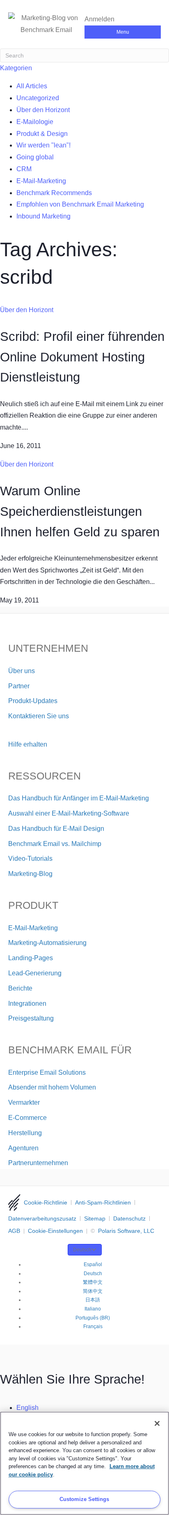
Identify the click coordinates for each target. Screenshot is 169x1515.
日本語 (92, 1300)
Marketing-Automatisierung (47, 942)
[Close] (157, 1423)
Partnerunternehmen (38, 1162)
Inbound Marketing (43, 216)
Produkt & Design (42, 133)
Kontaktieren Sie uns (38, 716)
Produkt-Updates (32, 700)
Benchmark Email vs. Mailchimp (54, 843)
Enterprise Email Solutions (47, 1072)
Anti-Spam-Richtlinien (103, 1202)
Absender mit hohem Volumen (52, 1087)
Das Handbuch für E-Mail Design (56, 828)
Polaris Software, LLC (126, 1231)
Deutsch (82, 1250)
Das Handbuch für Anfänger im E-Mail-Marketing (78, 798)
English (27, 1407)
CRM (24, 169)
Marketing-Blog (30, 873)
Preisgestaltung (31, 1018)
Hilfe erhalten (27, 744)
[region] (84, 1463)
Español (93, 1264)
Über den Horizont (43, 109)
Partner (19, 686)
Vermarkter (24, 1102)
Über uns (21, 670)
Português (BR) (92, 1318)
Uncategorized (37, 97)
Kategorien (16, 67)
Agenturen (23, 1148)
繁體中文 (93, 1282)
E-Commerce (27, 1117)
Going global (35, 157)
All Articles (31, 86)
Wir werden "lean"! (43, 145)
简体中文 (93, 1291)
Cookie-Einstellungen (55, 1231)
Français (93, 1326)
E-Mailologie (34, 121)
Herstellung (25, 1132)
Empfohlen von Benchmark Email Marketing (80, 204)
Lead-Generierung (35, 973)
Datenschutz (129, 1218)
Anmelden (99, 19)
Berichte (20, 988)
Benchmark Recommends (54, 192)
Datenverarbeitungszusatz (42, 1218)
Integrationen (27, 1003)
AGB (14, 1231)
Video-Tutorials (30, 858)
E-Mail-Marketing (41, 180)
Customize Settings (84, 1499)
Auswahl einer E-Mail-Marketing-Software (68, 813)
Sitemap (94, 1218)
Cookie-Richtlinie (45, 1202)
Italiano (92, 1309)
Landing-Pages (30, 957)
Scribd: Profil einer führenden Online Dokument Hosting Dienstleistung (82, 356)
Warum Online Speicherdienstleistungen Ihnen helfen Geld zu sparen (80, 511)
